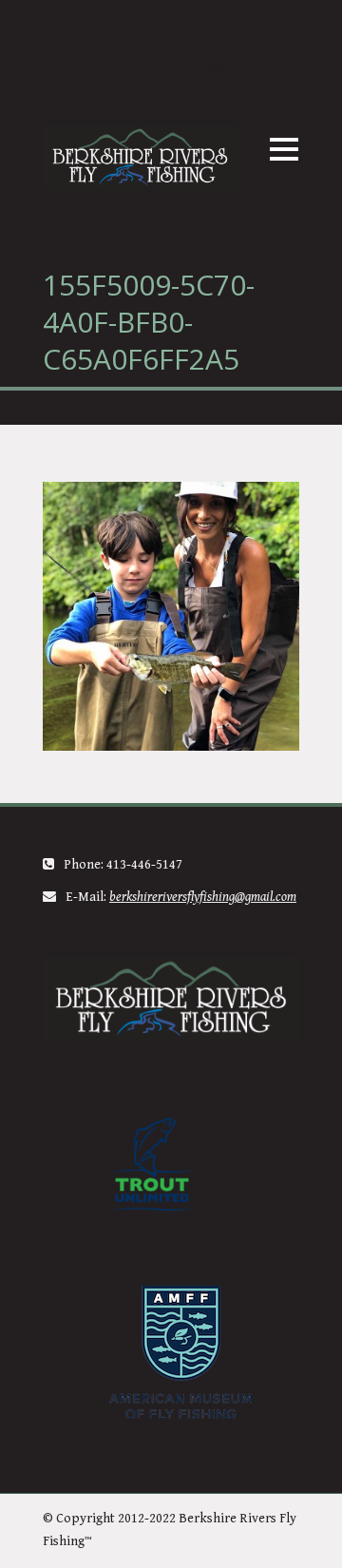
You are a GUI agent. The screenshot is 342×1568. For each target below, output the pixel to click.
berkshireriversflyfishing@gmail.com (171, 68)
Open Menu (283, 148)
